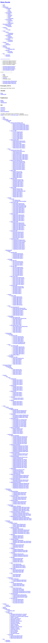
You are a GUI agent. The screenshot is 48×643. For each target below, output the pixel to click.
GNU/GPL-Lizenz (14, 114)
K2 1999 (12, 198)
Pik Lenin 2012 (13, 260)
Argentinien (10, 20)
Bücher (4, 45)
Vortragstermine (3, 102)
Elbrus (11, 368)
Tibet (9, 9)
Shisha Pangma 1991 (14, 139)
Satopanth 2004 (13, 252)
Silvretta (12, 582)
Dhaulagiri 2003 (13, 178)
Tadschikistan (10, 18)
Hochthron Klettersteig (15, 452)
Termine (7, 43)
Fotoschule (10, 51)
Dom (11, 573)
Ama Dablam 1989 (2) (14, 354)
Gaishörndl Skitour (14, 491)
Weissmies (12, 557)
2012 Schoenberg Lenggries (8, 69)
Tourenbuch (8, 55)
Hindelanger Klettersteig (15, 444)
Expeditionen (5, 7)
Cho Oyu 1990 (13, 130)
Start (4, 4)
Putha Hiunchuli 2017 (14, 307)
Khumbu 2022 (13, 391)
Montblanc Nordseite (14, 527)
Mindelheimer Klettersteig (15, 482)
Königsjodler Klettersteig (15, 474)
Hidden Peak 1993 (14, 213)
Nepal (9, 10)
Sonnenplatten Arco (14, 418)
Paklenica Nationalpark (15, 427)
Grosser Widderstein (14, 578)
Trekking (5, 27)
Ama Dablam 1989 (14, 345)
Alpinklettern (10, 33)
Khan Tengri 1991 (14, 276)
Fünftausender (8, 25)
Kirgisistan (10, 15)
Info (4, 53)
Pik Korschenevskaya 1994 (15, 325)
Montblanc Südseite (14, 539)
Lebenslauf (8, 54)
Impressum (2, 110)
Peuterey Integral (13, 523)
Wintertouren (8, 35)
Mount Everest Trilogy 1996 (16, 150)
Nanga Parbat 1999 (14, 202)
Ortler (11, 562)
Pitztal (11, 586)
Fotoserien (8, 50)
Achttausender (8, 8)
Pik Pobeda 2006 (13, 285)
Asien (7, 28)
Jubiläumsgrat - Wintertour (15, 506)
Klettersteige (10, 34)
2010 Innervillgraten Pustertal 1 (9, 66)
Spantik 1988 (13, 295)
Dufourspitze (13, 543)
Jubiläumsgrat (13, 468)
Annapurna (12, 396)
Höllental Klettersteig (14, 456)
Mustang (12, 400)
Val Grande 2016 (13, 598)
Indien (9, 13)
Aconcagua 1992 (13, 335)
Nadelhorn (12, 548)
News (4, 5)
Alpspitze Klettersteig (14, 435)
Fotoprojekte (10, 52)
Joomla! (2, 114)
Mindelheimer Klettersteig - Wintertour (18, 516)
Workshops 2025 (11, 49)
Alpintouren (10, 41)
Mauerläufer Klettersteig (15, 478)
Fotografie (5, 46)
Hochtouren (8, 38)
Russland (10, 26)
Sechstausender (9, 19)
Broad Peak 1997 (13, 230)
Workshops (8, 48)
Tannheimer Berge (14, 593)
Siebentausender (9, 12)
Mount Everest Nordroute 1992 (16, 122)
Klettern (7, 32)
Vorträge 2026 (3, 94)
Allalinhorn (12, 552)
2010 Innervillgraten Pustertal (9, 67)
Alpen (4, 30)
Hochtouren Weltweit (7, 24)
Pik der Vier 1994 (14, 357)
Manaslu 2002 (13, 187)
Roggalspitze (13, 413)
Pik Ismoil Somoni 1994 (15, 317)
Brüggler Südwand (14, 409)
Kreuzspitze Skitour (14, 495)
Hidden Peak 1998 (14, 221)
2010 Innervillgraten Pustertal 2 (9, 68)
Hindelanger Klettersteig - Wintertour (17, 511)
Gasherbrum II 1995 (14, 238)
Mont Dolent (13, 568)
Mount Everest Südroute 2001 (16, 160)
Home (1, 93)
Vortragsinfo (8, 44)
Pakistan (9, 11)
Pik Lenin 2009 (13, 266)
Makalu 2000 (13, 170)
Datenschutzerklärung (4, 111)
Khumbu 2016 (13, 385)
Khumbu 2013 (13, 378)
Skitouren (10, 36)
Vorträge (4, 42)
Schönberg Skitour (14, 500)
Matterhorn (12, 534)
